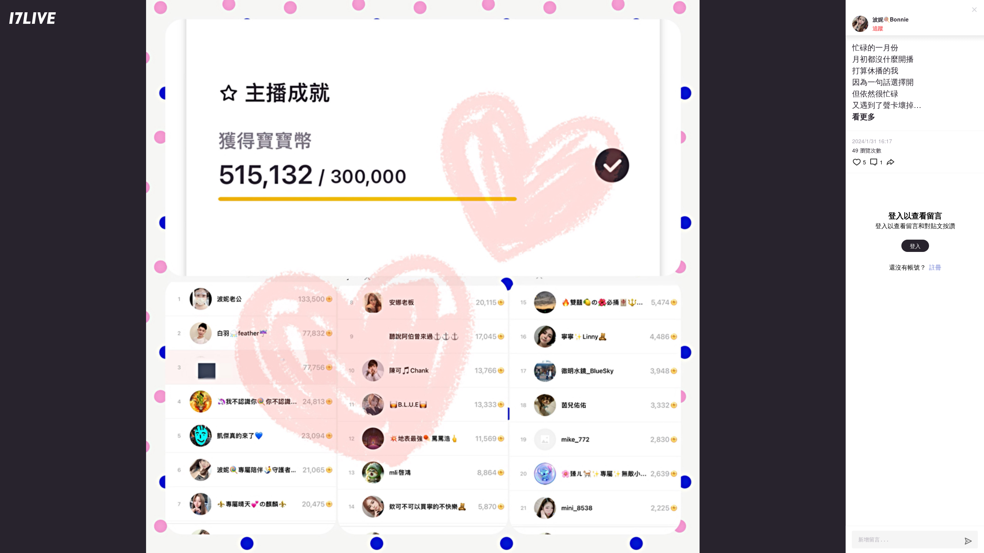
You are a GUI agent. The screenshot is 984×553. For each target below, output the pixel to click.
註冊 (935, 267)
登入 (915, 246)
